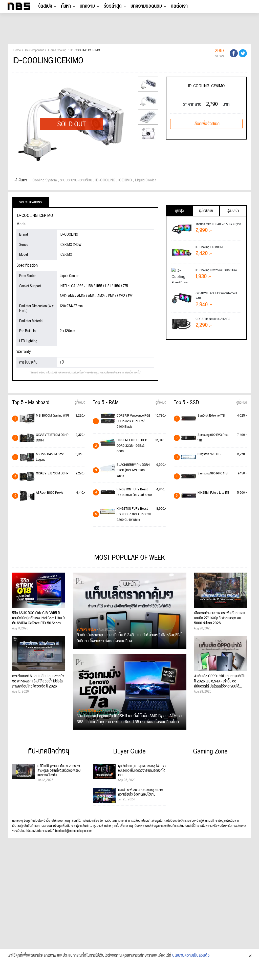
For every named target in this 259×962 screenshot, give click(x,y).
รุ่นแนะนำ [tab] (233, 211)
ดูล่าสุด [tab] (179, 211)
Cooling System (44, 180)
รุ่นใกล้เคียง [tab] (206, 211)
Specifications (30, 202)
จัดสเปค (45, 6)
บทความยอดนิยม (146, 6)
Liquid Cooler (145, 180)
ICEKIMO (125, 180)
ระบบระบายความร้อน (76, 180)
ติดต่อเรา (179, 6)
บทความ (87, 6)
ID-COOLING (105, 180)
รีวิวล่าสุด (113, 6)
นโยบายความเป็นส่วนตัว (191, 955)
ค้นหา (66, 6)
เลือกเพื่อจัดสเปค (206, 123)
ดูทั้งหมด (80, 402)
